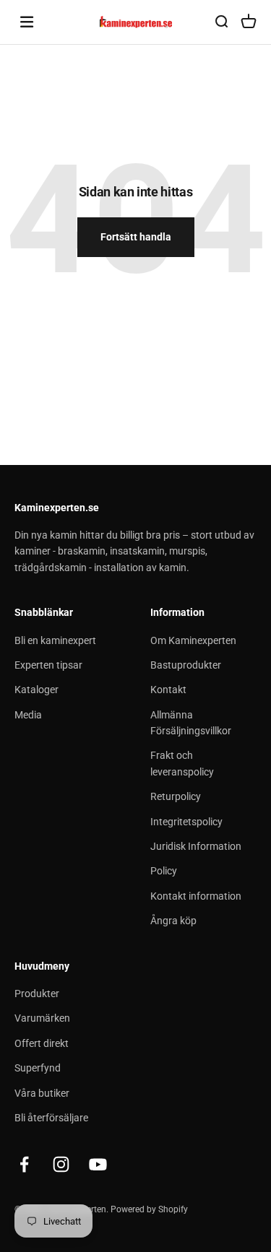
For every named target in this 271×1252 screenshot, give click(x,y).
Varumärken (42, 1018)
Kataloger (36, 689)
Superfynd (37, 1068)
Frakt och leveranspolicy (182, 763)
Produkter (36, 993)
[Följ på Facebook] (24, 1164)
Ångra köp (173, 920)
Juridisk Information (195, 846)
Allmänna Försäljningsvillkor (190, 722)
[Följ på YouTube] (98, 1164)
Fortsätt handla (135, 237)
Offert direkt (41, 1043)
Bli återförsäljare (51, 1117)
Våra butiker (41, 1093)
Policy (163, 871)
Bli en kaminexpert (55, 640)
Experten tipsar (48, 665)
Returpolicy (175, 796)
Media (28, 715)
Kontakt (168, 689)
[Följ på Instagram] (61, 1164)
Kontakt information (195, 896)
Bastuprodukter (185, 665)
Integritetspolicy (186, 821)
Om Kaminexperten (193, 640)
